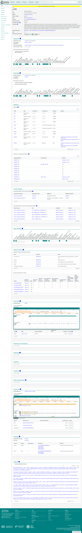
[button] (16, 420)
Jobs (49, 514)
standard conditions (59, 210)
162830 (66, 195)
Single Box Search (68, 514)
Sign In (79, 2)
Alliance (25, 30)
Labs (49, 518)
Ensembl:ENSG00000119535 (43, 445)
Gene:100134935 (32, 30)
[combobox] (64, 2)
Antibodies (17, 515)
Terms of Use (78, 526)
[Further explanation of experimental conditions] (63, 210)
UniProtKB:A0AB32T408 (18, 287)
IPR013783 (38, 266)
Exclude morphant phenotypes (21, 84)
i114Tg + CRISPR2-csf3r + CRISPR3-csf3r (39, 214)
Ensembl (26, 440)
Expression (17, 513)
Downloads (34, 511)
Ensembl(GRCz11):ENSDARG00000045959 (45, 30)
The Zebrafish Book (35, 516)
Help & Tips (67, 511)
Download (73, 465)
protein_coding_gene (28, 17)
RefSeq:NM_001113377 (27, 422)
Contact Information (68, 518)
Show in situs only (18, 52)
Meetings (50, 513)
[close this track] (15, 315)
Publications (17, 518)
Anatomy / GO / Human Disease (20, 517)
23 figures (26, 40)
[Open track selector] (16, 311)
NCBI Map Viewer (28, 391)
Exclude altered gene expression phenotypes (23, 82)
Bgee (30, 42)
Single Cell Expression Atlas (51, 45)
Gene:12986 (40, 452)
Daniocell (60, 45)
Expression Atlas (28, 45)
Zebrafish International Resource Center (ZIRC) (69, 145)
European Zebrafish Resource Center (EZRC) (69, 139)
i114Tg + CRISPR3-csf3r (36, 218)
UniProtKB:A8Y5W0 (17, 283)
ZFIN (25, 303)
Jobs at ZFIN (67, 519)
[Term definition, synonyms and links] (22, 195)
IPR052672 (38, 264)
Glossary (66, 513)
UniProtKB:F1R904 (17, 285)
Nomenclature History (29, 14)
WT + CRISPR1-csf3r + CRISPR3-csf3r (39, 210)
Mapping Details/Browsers (31, 19)
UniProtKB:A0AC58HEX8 (18, 289)
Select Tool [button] (70, 333)
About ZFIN (67, 515)
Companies (50, 519)
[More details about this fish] (46, 210)
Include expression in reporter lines (22, 51)
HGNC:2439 (40, 447)
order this (62, 138)
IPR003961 (38, 259)
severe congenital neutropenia (19, 210)
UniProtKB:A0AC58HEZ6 (18, 291)
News (49, 511)
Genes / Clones (18, 511)
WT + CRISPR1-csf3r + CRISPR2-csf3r (39, 212)
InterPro (26, 283)
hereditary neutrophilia (18, 195)
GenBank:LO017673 (26, 425)
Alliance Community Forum (53, 515)
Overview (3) (16, 418)
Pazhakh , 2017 (66, 160)
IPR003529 (38, 256)
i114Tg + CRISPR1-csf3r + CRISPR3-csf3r (39, 216)
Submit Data (34, 513)
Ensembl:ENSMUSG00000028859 (44, 451)
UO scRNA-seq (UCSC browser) (38, 45)
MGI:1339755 (40, 453)
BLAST (33, 521)
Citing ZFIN (67, 517)
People (49, 517)
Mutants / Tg (17, 514)
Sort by (78, 109)
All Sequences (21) (21, 418)
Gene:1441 (40, 446)
